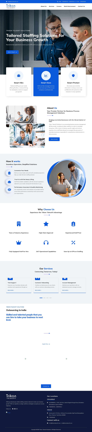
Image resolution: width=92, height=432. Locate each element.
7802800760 (65, 1)
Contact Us (81, 6)
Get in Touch (11, 52)
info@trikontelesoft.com (13, 1)
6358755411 (72, 1)
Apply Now (45, 344)
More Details (54, 139)
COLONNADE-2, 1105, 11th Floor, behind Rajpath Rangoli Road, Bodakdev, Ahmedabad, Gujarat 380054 (66, 403)
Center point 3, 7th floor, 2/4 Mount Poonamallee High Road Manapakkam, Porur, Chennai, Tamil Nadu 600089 (66, 414)
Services (51, 6)
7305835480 (83, 1)
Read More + (11, 290)
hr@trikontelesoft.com (67, 423)
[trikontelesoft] (10, 6)
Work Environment (69, 6)
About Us (44, 6)
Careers (59, 6)
